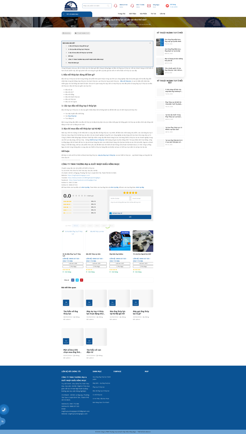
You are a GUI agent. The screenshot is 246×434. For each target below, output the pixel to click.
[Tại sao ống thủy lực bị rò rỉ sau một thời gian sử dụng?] (160, 140)
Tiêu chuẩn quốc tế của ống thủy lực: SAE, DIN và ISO (173, 70)
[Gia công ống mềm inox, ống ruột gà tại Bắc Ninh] (160, 40)
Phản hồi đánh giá (73, 63)
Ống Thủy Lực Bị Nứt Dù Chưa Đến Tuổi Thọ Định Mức (173, 104)
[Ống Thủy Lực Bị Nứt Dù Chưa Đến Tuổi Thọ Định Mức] (160, 102)
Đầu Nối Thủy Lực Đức (69, 254)
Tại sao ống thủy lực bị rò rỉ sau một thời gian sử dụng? (173, 142)
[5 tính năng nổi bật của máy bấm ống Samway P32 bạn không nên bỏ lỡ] (160, 90)
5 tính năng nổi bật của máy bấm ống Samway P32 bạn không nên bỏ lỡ (174, 91)
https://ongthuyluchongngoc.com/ (79, 175)
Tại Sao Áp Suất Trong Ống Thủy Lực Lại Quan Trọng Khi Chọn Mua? (173, 117)
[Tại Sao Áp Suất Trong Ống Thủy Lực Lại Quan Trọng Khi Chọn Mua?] (160, 115)
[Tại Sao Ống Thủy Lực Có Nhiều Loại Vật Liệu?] (160, 128)
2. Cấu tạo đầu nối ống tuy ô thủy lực (79, 49)
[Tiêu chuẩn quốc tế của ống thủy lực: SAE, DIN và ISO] (160, 68)
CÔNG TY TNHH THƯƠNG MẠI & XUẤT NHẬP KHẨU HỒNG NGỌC (86, 59)
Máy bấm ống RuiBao (92, 254)
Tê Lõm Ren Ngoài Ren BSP (118, 254)
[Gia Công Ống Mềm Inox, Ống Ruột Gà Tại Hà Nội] (160, 49)
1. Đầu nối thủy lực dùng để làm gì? (78, 46)
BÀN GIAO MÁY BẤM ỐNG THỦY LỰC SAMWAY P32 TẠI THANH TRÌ (142, 255)
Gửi (130, 217)
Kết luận (70, 56)
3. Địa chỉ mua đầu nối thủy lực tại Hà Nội (80, 52)
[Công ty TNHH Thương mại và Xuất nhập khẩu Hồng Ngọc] (71, 6)
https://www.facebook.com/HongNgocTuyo (83, 180)
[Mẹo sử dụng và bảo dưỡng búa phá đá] (160, 59)
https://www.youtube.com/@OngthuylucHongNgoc (84, 178)
